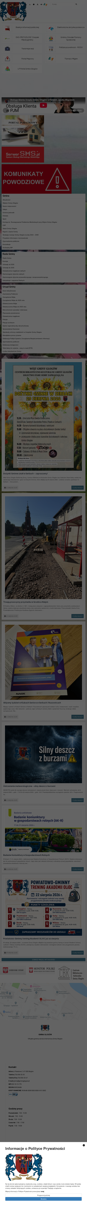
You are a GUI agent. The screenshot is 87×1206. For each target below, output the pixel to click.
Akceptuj (43, 1199)
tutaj (42, 1191)
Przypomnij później (43, 1195)
